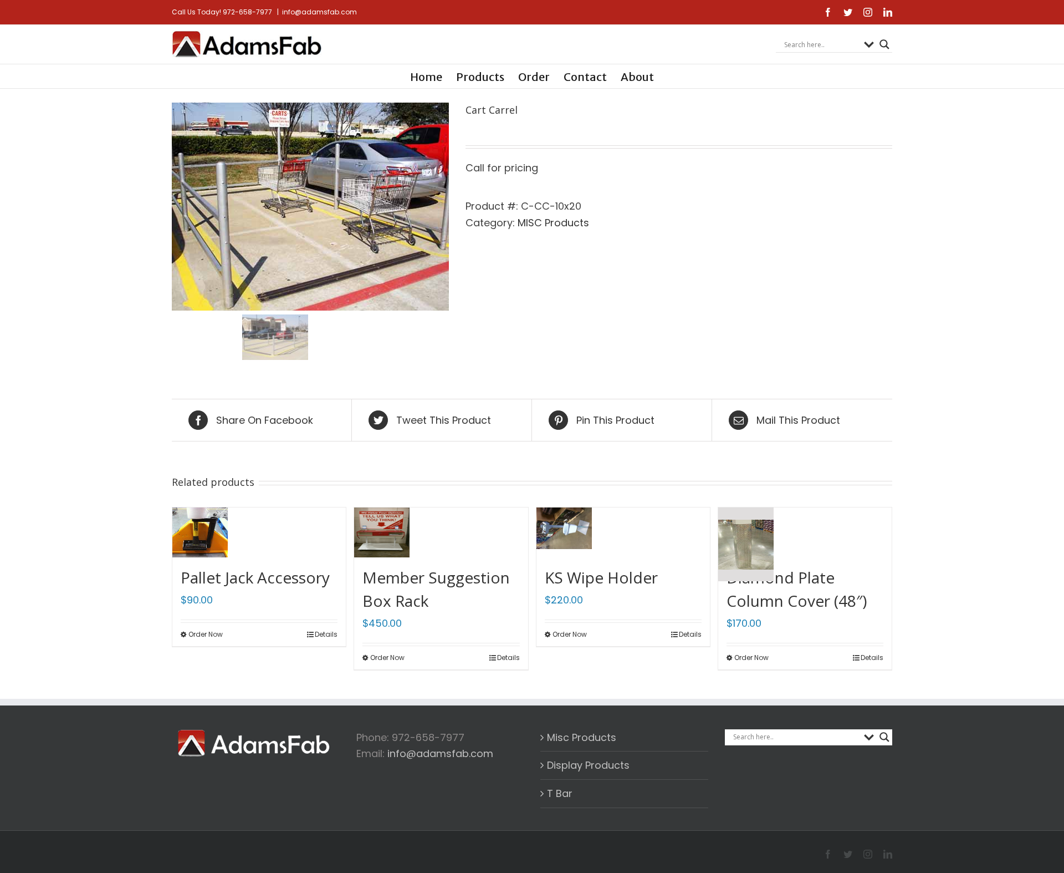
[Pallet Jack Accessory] (200, 531)
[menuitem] (433, 76)
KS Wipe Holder (601, 577)
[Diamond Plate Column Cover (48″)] (746, 531)
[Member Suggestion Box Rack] (382, 531)
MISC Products (553, 223)
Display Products (588, 765)
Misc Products (581, 737)
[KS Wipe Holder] (564, 531)
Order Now (205, 634)
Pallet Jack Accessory (255, 577)
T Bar (559, 793)
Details (326, 634)
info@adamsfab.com (319, 12)
